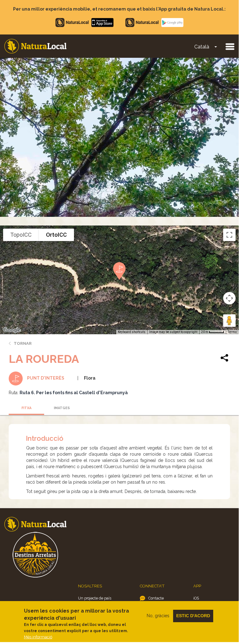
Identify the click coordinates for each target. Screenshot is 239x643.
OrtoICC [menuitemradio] (56, 234)
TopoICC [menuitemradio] (21, 234)
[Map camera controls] (229, 298)
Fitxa (26, 408)
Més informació (38, 637)
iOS (196, 598)
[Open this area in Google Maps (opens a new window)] (12, 330)
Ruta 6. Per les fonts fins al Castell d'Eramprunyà (74, 392)
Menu (229, 46)
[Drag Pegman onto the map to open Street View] (229, 320)
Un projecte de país (94, 598)
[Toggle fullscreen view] (229, 235)
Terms (232, 332)
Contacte (156, 598)
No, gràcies (158, 615)
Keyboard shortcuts (131, 332)
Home (35, 46)
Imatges (62, 408)
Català (201, 47)
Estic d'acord (193, 615)
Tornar (23, 343)
